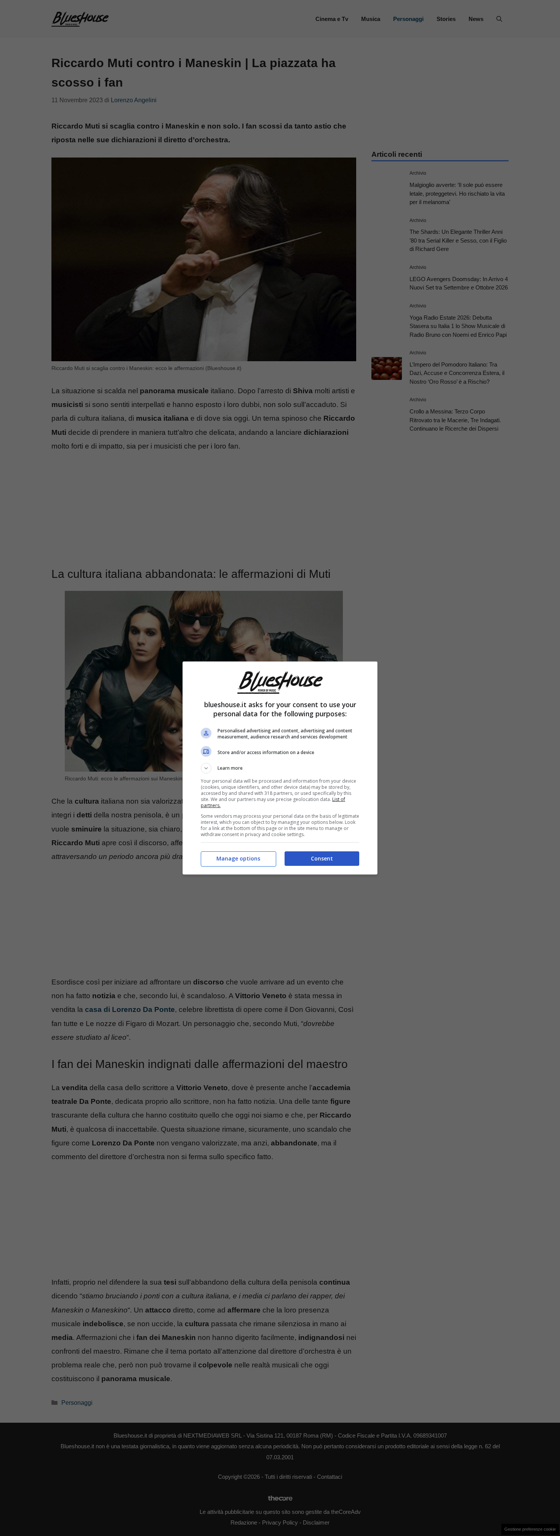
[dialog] (280, 768)
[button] (280, 768)
